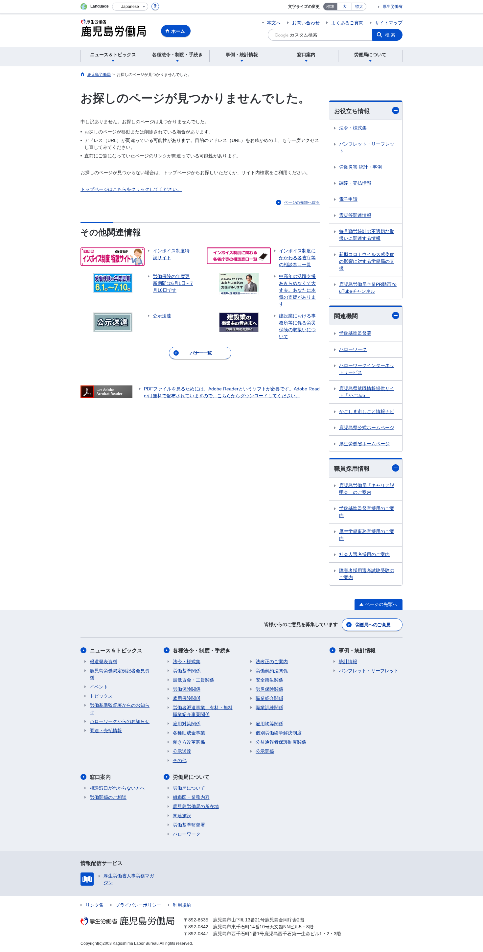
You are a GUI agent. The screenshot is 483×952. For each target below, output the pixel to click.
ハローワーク (353, 349)
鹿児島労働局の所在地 (196, 806)
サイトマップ (388, 22)
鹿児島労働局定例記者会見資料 (120, 674)
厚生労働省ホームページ (364, 443)
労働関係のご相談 (108, 797)
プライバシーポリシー (138, 905)
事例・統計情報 (357, 650)
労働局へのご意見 (373, 624)
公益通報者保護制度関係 (281, 742)
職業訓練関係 (269, 707)
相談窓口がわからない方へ (117, 788)
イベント (99, 686)
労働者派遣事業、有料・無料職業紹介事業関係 (203, 711)
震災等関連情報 (355, 215)
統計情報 (348, 661)
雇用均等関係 (269, 723)
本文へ (274, 22)
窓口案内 (100, 777)
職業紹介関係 (269, 698)
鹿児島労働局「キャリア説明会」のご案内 (366, 489)
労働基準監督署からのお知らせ (120, 709)
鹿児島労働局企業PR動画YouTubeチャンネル (368, 288)
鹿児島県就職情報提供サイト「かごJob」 (366, 392)
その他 (180, 760)
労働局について (191, 777)
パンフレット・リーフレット (366, 147)
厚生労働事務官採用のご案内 (366, 535)
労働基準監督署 (355, 333)
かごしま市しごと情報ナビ (366, 411)
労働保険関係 (186, 689)
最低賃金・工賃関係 (193, 680)
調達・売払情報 (355, 183)
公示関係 (265, 751)
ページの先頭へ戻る (302, 202)
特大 (359, 6)
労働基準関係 (186, 670)
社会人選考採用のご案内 (364, 554)
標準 (330, 6)
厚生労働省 (392, 6)
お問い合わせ (306, 22)
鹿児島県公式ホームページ (366, 427)
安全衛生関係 (269, 680)
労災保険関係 (269, 689)
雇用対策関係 (186, 723)
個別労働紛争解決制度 (279, 732)
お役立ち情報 (352, 111)
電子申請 (348, 199)
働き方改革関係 (189, 742)
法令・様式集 (353, 127)
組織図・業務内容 (191, 797)
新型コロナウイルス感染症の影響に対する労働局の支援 (366, 261)
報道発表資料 (103, 661)
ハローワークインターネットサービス (366, 369)
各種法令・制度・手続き (202, 650)
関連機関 (346, 316)
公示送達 (182, 751)
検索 (390, 34)
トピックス (101, 696)
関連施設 (182, 815)
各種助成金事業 (189, 732)
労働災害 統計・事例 (360, 167)
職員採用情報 (352, 468)
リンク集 (94, 905)
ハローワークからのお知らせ (120, 721)
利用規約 (182, 905)
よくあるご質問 (347, 22)
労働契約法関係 (272, 670)
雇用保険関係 (186, 698)
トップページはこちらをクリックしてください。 (131, 189)
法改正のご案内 (272, 661)
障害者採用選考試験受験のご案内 (366, 574)
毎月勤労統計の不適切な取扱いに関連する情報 (366, 235)
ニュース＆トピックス (116, 650)
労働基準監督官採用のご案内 (366, 512)
